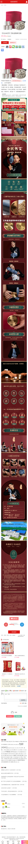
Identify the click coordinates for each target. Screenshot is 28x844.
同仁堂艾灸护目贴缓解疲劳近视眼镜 (9, 655)
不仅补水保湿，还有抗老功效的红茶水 (9, 791)
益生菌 (11, 755)
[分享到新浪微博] (10, 47)
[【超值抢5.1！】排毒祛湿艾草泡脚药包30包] (8, 666)
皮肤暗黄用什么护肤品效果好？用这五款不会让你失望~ (12, 776)
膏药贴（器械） (11, 757)
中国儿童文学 (10, 741)
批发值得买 (14, 1)
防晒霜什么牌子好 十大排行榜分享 (8, 770)
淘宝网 (22, 690)
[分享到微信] (13, 47)
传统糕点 (6, 744)
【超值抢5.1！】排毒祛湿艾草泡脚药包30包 (11, 674)
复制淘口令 (13, 42)
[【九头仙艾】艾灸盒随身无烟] (14, 19)
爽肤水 (23, 753)
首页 (2, 5)
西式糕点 (17, 758)
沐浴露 (22, 751)
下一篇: (21, 636)
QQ (11, 690)
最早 (23, 703)
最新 (21, 703)
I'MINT (3, 741)
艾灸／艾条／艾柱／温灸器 (9, 635)
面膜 (11, 760)
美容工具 (4, 757)
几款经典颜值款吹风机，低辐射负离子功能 (10, 784)
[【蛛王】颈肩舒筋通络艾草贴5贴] (20, 648)
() (15, 618)
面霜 (13, 762)
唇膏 (16, 749)
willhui (8, 807)
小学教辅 (9, 752)
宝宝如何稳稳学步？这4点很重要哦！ (9, 794)
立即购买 (5, 42)
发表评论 (23, 700)
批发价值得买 (12, 838)
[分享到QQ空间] (16, 47)
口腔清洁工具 (9, 749)
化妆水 (14, 747)
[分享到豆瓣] (20, 47)
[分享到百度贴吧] (23, 47)
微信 (8, 690)
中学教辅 (17, 741)
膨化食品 (17, 757)
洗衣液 (13, 753)
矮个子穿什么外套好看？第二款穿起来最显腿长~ (11, 781)
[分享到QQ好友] (7, 47)
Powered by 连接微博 (22, 706)
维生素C (23, 755)
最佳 (26, 703)
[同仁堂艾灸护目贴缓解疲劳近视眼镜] (8, 648)
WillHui (4, 39)
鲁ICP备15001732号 (14, 839)
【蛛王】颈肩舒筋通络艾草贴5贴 (21, 655)
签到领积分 (10, 716)
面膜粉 (15, 760)
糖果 (16, 755)
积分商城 (18, 716)
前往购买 (14, 632)
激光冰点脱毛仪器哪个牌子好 (7, 773)
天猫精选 (9, 39)
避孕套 (23, 758)
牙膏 (6, 755)
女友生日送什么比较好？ (6, 788)
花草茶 (11, 758)
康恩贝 (16, 751)
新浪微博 (17, 690)
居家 (5, 5)
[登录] (27, 2)
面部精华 (7, 762)
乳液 (22, 741)
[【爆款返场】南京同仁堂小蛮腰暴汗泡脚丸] (20, 666)
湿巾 (18, 753)
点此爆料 (19, 686)
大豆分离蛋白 (21, 749)
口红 (18, 747)
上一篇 (20, 635)
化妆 (10, 747)
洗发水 (7, 753)
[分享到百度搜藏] (2, 50)
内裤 (17, 744)
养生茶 (13, 744)
